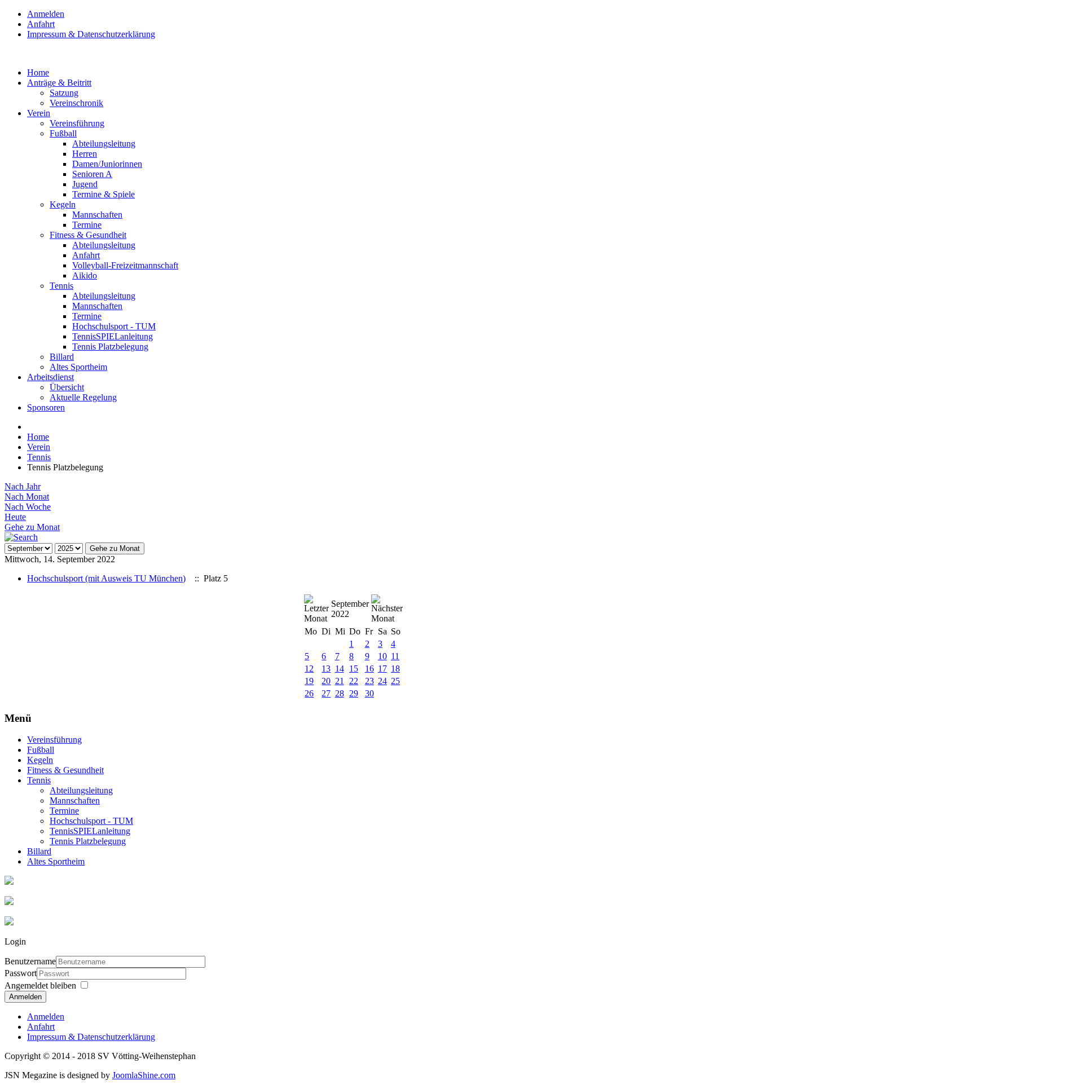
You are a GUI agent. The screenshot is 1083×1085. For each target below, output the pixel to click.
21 (339, 681)
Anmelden (25, 997)
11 (395, 656)
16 (369, 668)
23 (369, 681)
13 (326, 668)
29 (353, 693)
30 (369, 693)
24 (382, 681)
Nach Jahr (23, 486)
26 (309, 693)
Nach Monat (27, 496)
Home (38, 437)
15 (353, 668)
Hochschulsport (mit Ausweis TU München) (106, 578)
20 (326, 681)
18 (395, 668)
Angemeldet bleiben (40, 985)
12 (309, 668)
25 (395, 681)
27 (326, 693)
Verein (38, 447)
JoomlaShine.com (143, 1075)
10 (382, 656)
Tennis (39, 457)
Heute (15, 517)
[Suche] (21, 537)
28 (339, 693)
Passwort (21, 973)
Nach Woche (28, 506)
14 (339, 668)
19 (309, 681)
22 (353, 681)
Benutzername (30, 961)
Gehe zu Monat (32, 527)
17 (382, 668)
